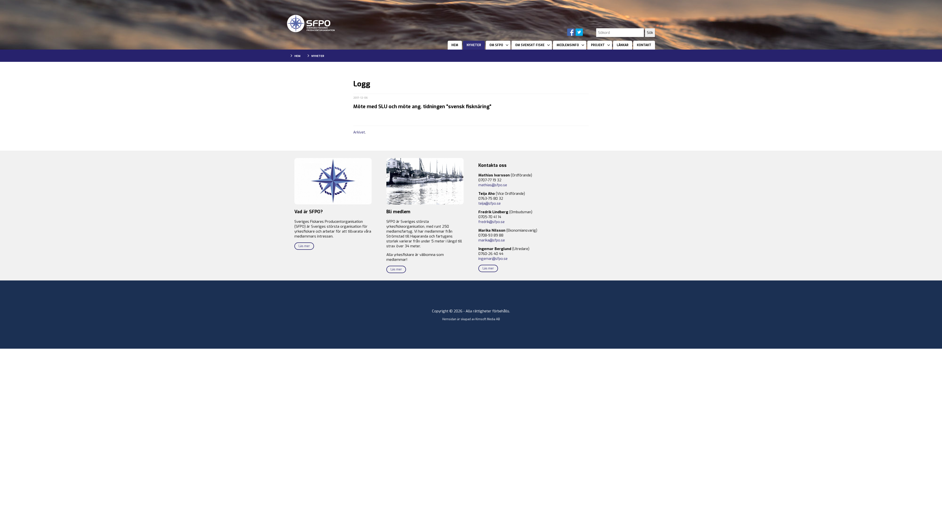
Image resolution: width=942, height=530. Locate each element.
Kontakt (644, 45)
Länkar (622, 45)
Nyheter (474, 45)
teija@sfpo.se (489, 203)
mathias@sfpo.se (492, 185)
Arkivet (359, 132)
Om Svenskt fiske (530, 45)
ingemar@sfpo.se (493, 258)
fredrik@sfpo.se (491, 221)
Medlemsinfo (568, 45)
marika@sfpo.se (491, 240)
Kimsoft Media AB (487, 319)
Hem (454, 45)
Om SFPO (496, 45)
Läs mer (304, 246)
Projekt (598, 45)
